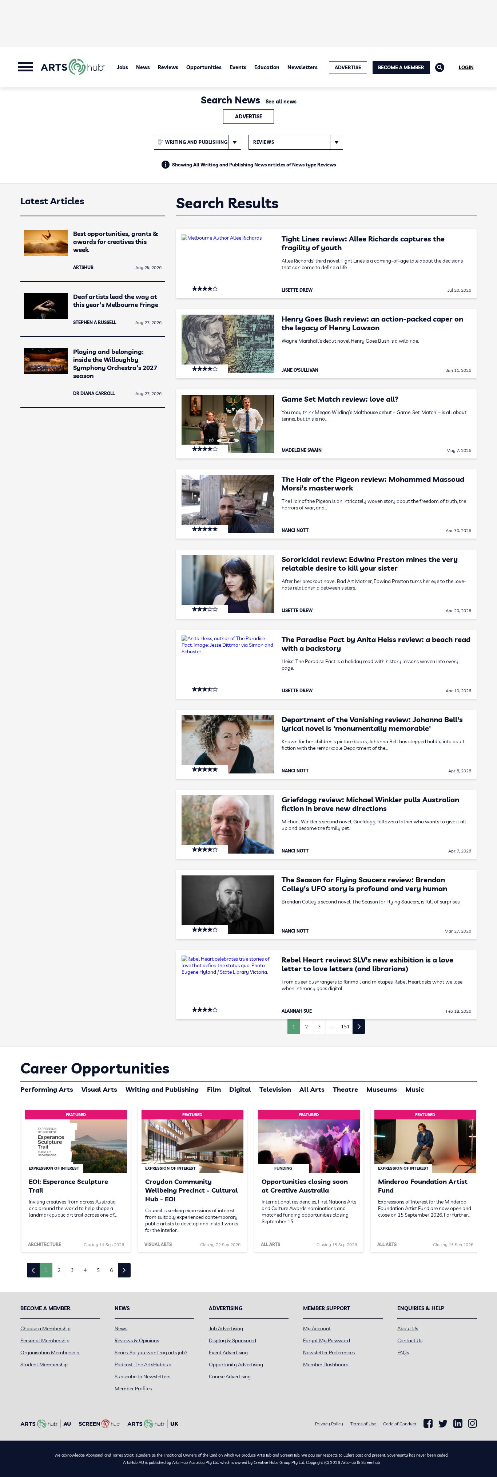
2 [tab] (58, 1270)
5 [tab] (98, 1270)
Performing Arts (46, 1089)
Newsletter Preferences (329, 1352)
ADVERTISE (348, 67)
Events (238, 67)
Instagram (472, 1423)
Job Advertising (226, 1328)
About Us (407, 1328)
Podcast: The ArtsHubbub (143, 1364)
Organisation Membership (49, 1352)
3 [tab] (72, 1270)
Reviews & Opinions (137, 1340)
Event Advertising (228, 1352)
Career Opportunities (94, 1068)
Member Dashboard (326, 1364)
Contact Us (409, 1340)
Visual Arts (99, 1089)
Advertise (248, 116)
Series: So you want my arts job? (151, 1352)
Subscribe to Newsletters (142, 1376)
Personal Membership (44, 1340)
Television (275, 1089)
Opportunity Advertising (236, 1364)
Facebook (428, 1423)
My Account (317, 1328)
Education (266, 67)
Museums (381, 1089)
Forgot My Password (326, 1340)
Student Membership (44, 1364)
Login (466, 67)
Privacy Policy (329, 1423)
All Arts (312, 1089)
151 (345, 1026)
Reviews (168, 67)
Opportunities (204, 67)
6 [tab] (111, 1270)
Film (214, 1089)
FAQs (403, 1352)
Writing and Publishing (162, 1089)
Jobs (122, 67)
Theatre (345, 1089)
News (143, 67)
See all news (281, 101)
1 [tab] (45, 1270)
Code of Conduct (399, 1423)
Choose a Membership (45, 1328)
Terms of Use (363, 1423)
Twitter (443, 1423)
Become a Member (401, 67)
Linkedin (457, 1423)
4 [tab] (85, 1270)
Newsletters (302, 67)
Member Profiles (133, 1388)
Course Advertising (230, 1376)
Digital (240, 1089)
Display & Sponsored (232, 1340)
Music (414, 1089)
